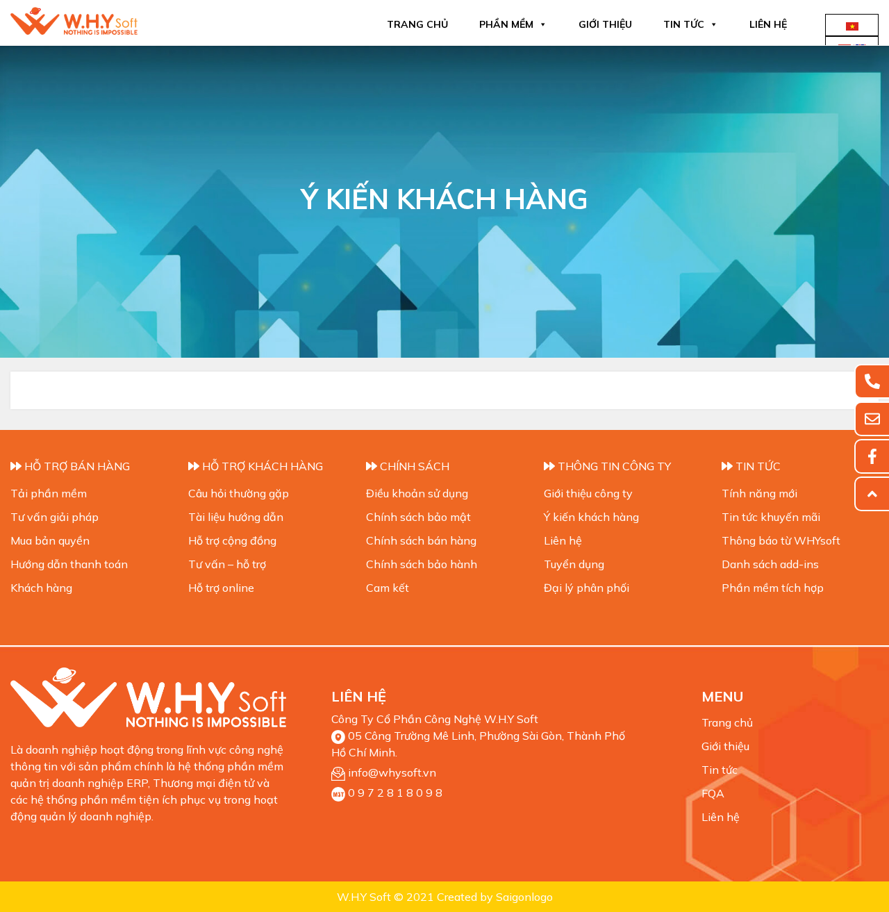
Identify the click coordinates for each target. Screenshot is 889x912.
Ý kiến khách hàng (591, 517)
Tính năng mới (759, 493)
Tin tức (683, 24)
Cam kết (387, 588)
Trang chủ (417, 24)
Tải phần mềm (48, 493)
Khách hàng (41, 588)
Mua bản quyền (50, 540)
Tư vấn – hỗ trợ (227, 564)
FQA (712, 793)
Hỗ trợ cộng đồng (232, 540)
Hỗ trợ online (221, 588)
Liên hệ (768, 24)
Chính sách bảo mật (418, 517)
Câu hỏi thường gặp (238, 493)
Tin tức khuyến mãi (771, 517)
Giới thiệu (605, 24)
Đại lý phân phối (586, 588)
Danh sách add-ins (770, 564)
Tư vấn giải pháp (54, 517)
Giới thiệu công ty (588, 493)
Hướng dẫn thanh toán (69, 564)
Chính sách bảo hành (421, 564)
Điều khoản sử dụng (417, 493)
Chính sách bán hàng (421, 540)
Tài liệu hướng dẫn (235, 517)
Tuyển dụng (574, 564)
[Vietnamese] (852, 25)
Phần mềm (506, 24)
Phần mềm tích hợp (773, 588)
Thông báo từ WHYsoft (781, 540)
